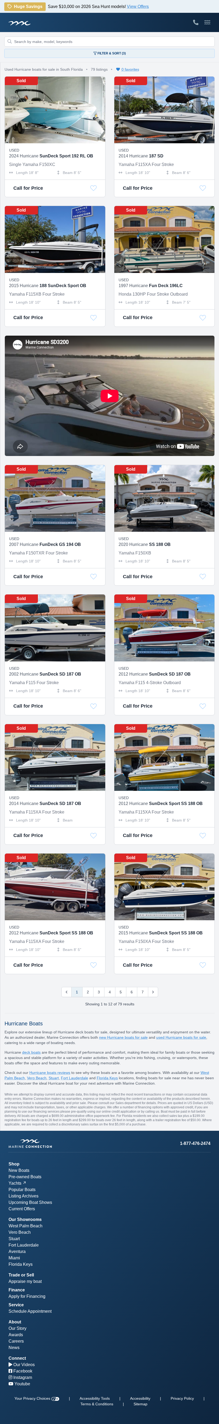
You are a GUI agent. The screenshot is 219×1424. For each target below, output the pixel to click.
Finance (17, 1290)
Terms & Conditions (96, 1404)
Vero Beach (36, 1078)
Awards (16, 1334)
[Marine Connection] (19, 23)
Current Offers (22, 1209)
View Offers (138, 8)
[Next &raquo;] (153, 992)
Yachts (15, 1183)
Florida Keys (107, 1078)
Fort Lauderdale (74, 1078)
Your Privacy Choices (32, 1398)
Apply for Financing (27, 1296)
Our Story (17, 1328)
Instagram (22, 1377)
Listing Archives (23, 1196)
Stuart (54, 1078)
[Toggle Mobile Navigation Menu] (207, 22)
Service (16, 1305)
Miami (14, 1258)
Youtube (21, 1384)
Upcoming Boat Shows (30, 1202)
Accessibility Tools (95, 1398)
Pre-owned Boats (25, 1177)
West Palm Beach (25, 1226)
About (15, 1322)
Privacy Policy (182, 1398)
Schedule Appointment (30, 1311)
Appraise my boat (25, 1281)
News (14, 1347)
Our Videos (23, 1364)
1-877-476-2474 (195, 1143)
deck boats (31, 1052)
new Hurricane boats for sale (123, 1037)
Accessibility (140, 1398)
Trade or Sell (21, 1275)
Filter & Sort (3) (111, 53)
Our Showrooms (25, 1219)
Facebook (22, 1371)
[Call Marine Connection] (195, 22)
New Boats (19, 1170)
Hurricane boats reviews (49, 1072)
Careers (16, 1341)
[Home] (59, 1143)
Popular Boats (22, 1189)
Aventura (17, 1251)
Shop (14, 1164)
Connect (17, 1358)
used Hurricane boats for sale (181, 1037)
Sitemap (140, 1404)
